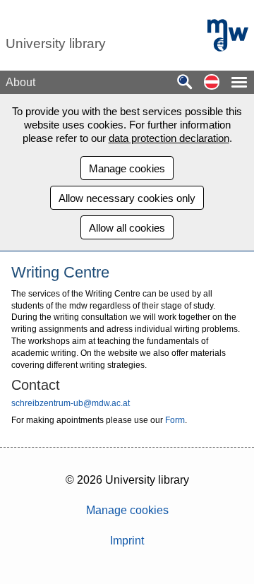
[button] (211, 83)
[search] (185, 83)
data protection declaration (169, 138)
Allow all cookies (127, 228)
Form (175, 420)
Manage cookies (127, 168)
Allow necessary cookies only (127, 198)
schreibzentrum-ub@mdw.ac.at (70, 403)
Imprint (127, 541)
